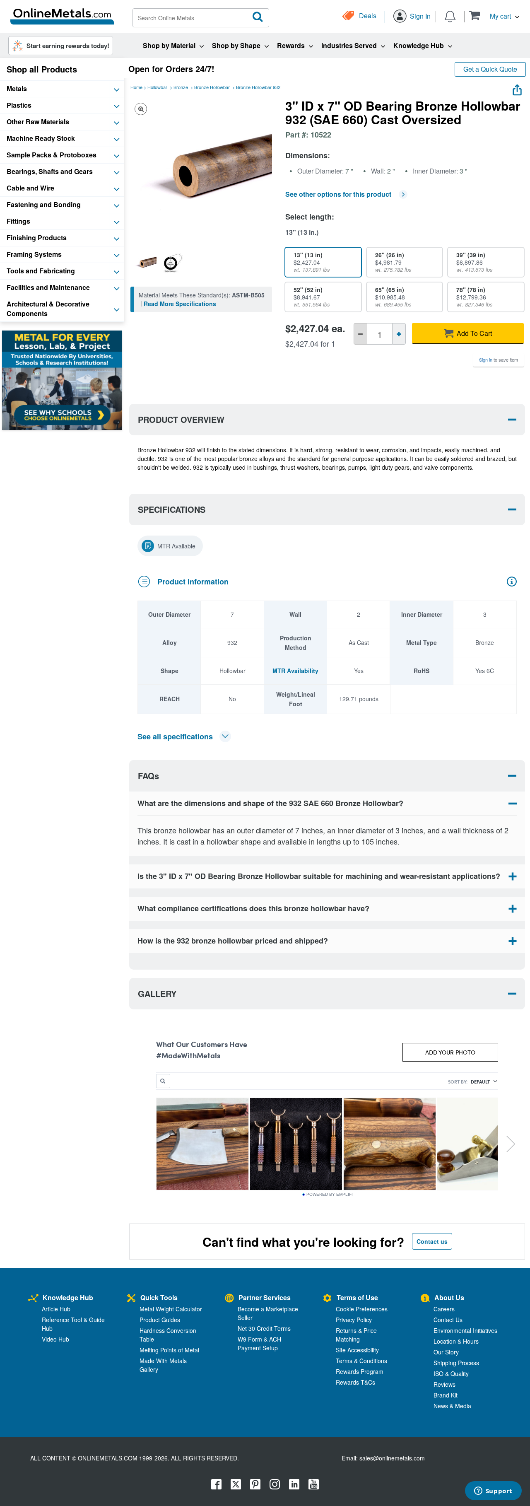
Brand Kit (446, 1395)
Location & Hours (456, 1341)
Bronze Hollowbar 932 (258, 87)
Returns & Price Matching (356, 1334)
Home (136, 87)
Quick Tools (159, 1297)
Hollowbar (157, 87)
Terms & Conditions (361, 1360)
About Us (449, 1297)
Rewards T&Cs (355, 1382)
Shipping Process (456, 1363)
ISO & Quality (451, 1373)
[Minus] (360, 334)
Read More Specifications (180, 304)
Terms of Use (357, 1297)
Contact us (432, 1241)
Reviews (444, 1384)
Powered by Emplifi (329, 1194)
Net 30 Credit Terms (264, 1328)
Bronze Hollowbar (212, 87)
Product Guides (160, 1319)
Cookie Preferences (362, 1309)
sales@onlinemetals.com (392, 1458)
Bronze (180, 87)
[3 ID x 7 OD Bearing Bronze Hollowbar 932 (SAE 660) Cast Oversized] (144, 263)
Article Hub (56, 1309)
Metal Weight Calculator (171, 1309)
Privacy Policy (354, 1319)
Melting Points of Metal (169, 1350)
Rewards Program (359, 1371)
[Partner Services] (229, 1299)
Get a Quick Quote (490, 69)
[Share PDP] (517, 88)
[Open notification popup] (450, 16)
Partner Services (264, 1297)
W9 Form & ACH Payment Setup (259, 1343)
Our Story (446, 1352)
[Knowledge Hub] (33, 1299)
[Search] (258, 17)
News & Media (452, 1406)
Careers (444, 1309)
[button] (494, 15)
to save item (498, 359)
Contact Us (448, 1319)
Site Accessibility (357, 1350)
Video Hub (55, 1339)
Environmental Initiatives (465, 1330)
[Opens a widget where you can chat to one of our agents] (493, 1491)
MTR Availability (295, 670)
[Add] (399, 334)
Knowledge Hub (68, 1297)
